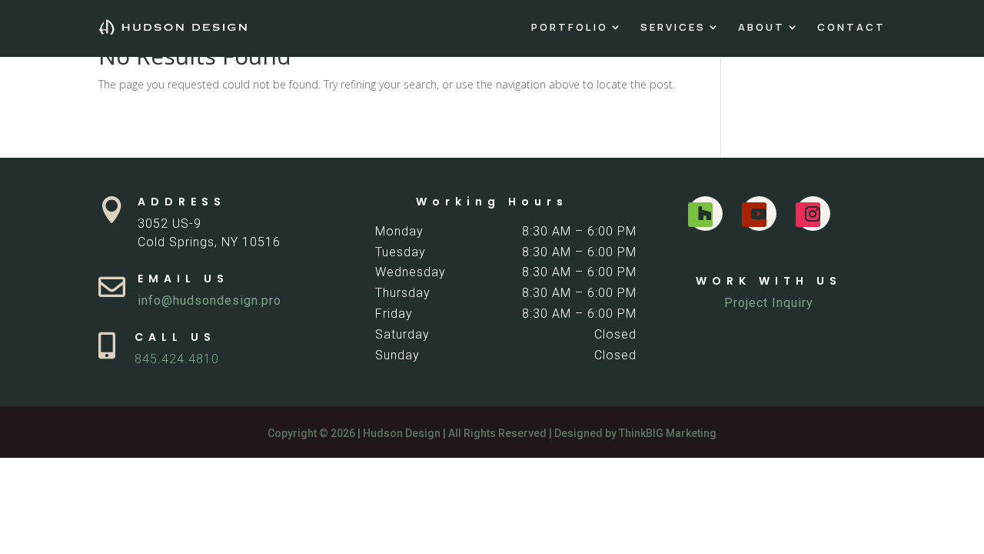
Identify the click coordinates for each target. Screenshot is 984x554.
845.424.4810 (177, 359)
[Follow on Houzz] (700, 214)
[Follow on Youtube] (754, 214)
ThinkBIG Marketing (667, 433)
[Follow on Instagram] (808, 214)
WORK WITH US (769, 281)
